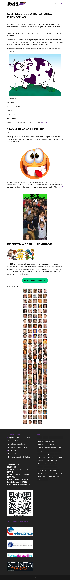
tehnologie (52, 476)
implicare (44, 457)
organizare (53, 467)
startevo (56, 473)
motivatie (40, 467)
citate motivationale (50, 441)
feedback (57, 454)
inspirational (41, 460)
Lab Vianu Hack (13, 454)
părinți (46, 470)
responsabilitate (54, 470)
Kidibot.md (12, 451)
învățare (40, 480)
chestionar (40, 441)
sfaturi (45, 473)
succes (39, 476)
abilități (40, 438)
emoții (58, 451)
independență (51, 457)
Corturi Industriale (14, 441)
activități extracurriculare (55, 438)
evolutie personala (49, 454)
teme (58, 476)
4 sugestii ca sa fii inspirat (26, 129)
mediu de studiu (52, 464)
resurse (40, 473)
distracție (40, 451)
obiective (46, 467)
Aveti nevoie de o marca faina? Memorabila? (29, 15)
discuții (59, 447)
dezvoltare (40, 447)
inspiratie (59, 457)
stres (61, 473)
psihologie (40, 470)
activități (45, 438)
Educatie (53, 451)
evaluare (40, 454)
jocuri (56, 460)
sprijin (50, 473)
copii (47, 444)
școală (45, 480)
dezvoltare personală (50, 447)
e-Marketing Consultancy (16, 444)
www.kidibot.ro (23, 274)
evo (8, 20)
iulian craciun (49, 460)
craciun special (53, 444)
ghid (39, 457)
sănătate (45, 476)
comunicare (41, 444)
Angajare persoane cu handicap (19, 438)
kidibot (39, 464)
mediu (44, 464)
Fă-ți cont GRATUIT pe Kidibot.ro (35, 280)
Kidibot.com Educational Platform (19, 447)
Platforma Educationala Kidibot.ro (20, 457)
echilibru (46, 451)
